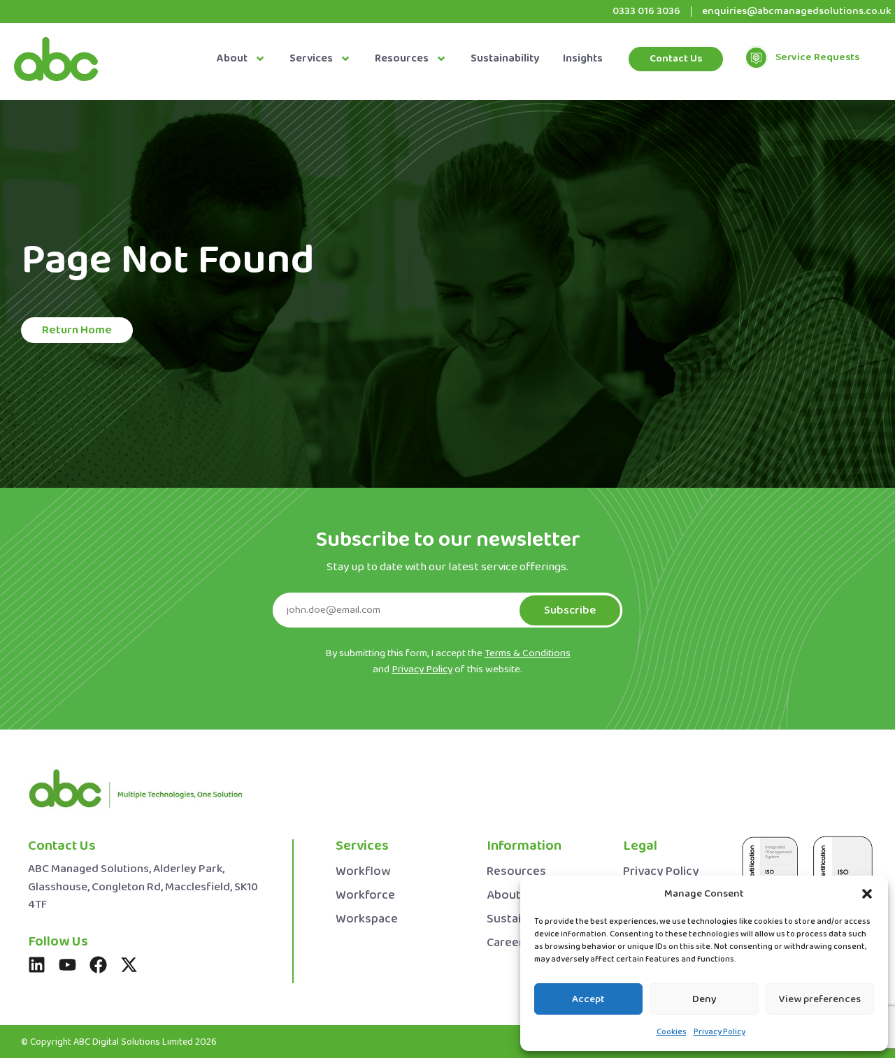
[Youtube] (67, 964)
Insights (583, 59)
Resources (402, 59)
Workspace (367, 919)
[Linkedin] (36, 964)
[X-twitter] (129, 964)
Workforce (365, 895)
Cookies (672, 1032)
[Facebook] (98, 964)
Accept (588, 999)
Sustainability (505, 59)
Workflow (363, 872)
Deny (704, 999)
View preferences (820, 999)
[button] (867, 894)
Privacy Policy (719, 1032)
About (232, 59)
